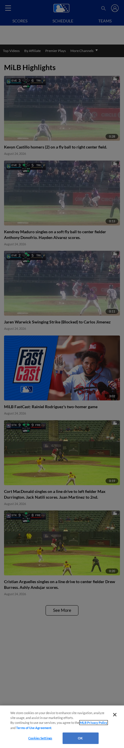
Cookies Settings (40, 738)
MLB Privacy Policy (93, 722)
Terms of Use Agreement (33, 728)
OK (80, 738)
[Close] (114, 714)
